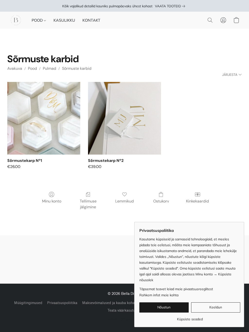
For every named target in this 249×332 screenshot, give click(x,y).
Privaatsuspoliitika (62, 303)
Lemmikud (124, 201)
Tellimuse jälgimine (88, 204)
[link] (171, 6)
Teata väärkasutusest (124, 310)
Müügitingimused (28, 303)
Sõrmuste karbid (76, 68)
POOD (38, 20)
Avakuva (14, 68)
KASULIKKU (64, 20)
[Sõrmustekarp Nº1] (43, 118)
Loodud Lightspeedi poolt (124, 319)
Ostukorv (161, 201)
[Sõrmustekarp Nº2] (124, 118)
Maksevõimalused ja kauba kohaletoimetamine (120, 303)
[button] (16, 20)
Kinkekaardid (197, 201)
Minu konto (51, 201)
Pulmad (49, 68)
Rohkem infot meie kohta (158, 295)
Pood (32, 68)
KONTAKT (91, 20)
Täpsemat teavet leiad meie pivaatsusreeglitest (176, 289)
